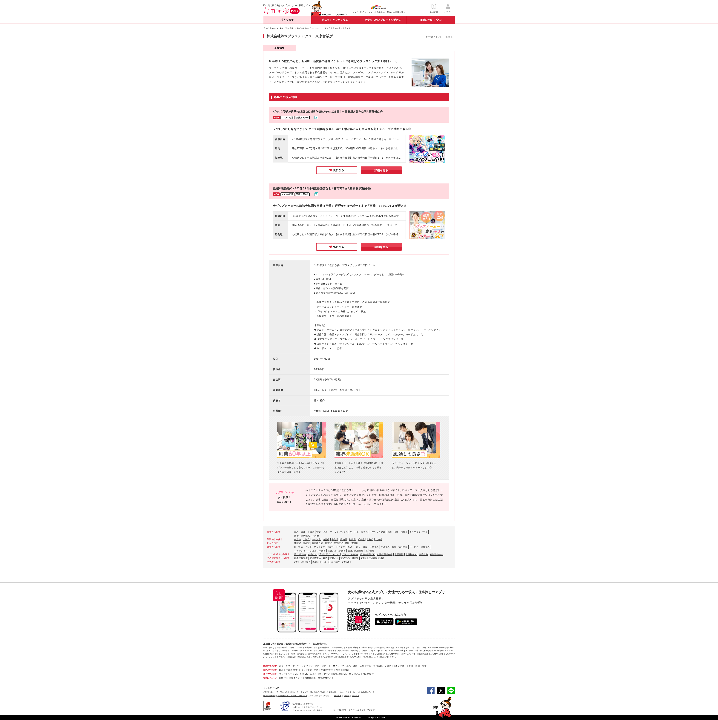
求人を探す (287, 19)
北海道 (378, 539)
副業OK (304, 674)
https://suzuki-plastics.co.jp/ (331, 410)
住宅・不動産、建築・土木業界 (363, 547)
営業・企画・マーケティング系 (332, 532)
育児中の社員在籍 (349, 558)
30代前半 (335, 562)
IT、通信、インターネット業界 (309, 547)
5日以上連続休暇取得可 (372, 558)
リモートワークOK (288, 674)
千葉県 (335, 539)
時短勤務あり (436, 554)
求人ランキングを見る (335, 19)
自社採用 (355, 696)
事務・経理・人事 (355, 666)
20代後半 (305, 562)
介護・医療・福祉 (418, 666)
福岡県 (352, 539)
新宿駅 (297, 543)
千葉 (309, 670)
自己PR (283, 678)
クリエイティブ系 (418, 532)
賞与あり (333, 558)
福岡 (338, 670)
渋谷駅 (306, 543)
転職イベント (295, 678)
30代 (326, 562)
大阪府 (306, 539)
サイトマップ (366, 12)
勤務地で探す (270, 670)
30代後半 (347, 562)
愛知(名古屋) (327, 670)
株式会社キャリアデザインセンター (292, 696)
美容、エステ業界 (337, 550)
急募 (325, 558)
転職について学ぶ (431, 19)
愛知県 (343, 539)
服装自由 (423, 554)
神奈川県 (316, 539)
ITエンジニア (399, 666)
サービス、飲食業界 (419, 547)
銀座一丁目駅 (351, 543)
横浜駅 (328, 543)
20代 (296, 562)
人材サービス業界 (336, 547)
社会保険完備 (301, 558)
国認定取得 (368, 674)
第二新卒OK (300, 554)
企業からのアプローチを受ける (383, 19)
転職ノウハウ (270, 678)
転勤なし (312, 554)
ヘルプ (355, 12)
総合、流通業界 (355, 550)
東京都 (297, 539)
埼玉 (303, 670)
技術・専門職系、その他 (306, 535)
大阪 (316, 670)
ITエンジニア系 (377, 532)
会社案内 (337, 696)
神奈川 (289, 670)
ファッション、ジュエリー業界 (310, 550)
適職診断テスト (326, 678)
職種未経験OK (367, 554)
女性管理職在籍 (384, 554)
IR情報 (346, 696)
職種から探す (270, 666)
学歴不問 (399, 554)
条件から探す (270, 674)
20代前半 (317, 562)
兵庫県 (361, 539)
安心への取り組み (287, 692)
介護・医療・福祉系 (397, 532)
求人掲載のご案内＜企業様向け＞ (389, 12)
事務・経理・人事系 (304, 532)
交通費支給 (315, 558)
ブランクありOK (350, 554)
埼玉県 (326, 539)
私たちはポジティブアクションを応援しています (354, 710)
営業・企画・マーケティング (293, 666)
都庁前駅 (338, 543)
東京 (281, 670)
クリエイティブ (336, 666)
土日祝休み (411, 554)
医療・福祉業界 (399, 547)
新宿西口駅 (317, 543)
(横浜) (295, 670)
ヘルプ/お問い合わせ (365, 692)
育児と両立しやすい (329, 554)
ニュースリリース (347, 692)
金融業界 (385, 547)
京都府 (370, 539)
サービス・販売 (318, 666)
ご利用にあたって (270, 692)
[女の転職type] (269, 696)
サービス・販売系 (359, 532)
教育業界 (369, 550)
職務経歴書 (310, 678)
